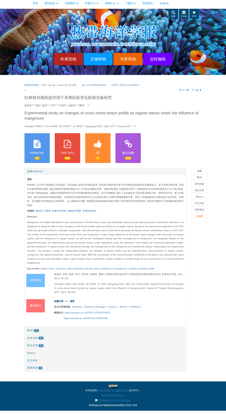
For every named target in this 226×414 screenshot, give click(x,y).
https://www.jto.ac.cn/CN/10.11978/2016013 (88, 312)
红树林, (48, 210)
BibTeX (123, 306)
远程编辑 (158, 59)
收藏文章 (58, 301)
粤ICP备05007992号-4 (113, 395)
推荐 (72, 301)
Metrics (31, 353)
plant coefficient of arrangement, (111, 268)
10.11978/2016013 (96, 85)
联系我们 (148, 3)
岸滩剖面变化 (89, 210)
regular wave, (48, 268)
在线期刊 (70, 3)
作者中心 (90, 3)
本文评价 (32, 360)
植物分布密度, (59, 210)
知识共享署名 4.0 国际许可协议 (113, 390)
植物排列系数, (75, 210)
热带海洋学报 (31, 85)
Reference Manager (95, 306)
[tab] (105, 171)
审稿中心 (110, 3)
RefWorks (135, 306)
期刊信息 (50, 3)
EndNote (76, 306)
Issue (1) (62, 85)
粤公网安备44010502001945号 (114, 400)
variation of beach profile (141, 268)
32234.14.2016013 (129, 85)
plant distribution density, (80, 268)
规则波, (40, 210)
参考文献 (34, 338)
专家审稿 (128, 59)
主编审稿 (98, 59)
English (164, 3)
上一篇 (185, 90)
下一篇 (195, 90)
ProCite (113, 306)
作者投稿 (68, 59)
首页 (35, 3)
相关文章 (34, 345)
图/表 (32, 330)
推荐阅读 (34, 367)
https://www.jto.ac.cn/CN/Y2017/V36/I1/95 (86, 318)
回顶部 (199, 216)
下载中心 (130, 3)
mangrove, (61, 268)
